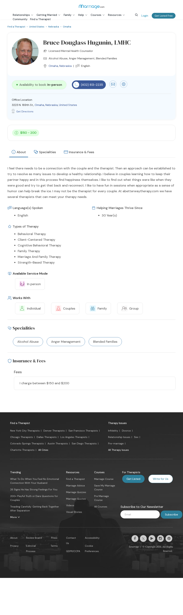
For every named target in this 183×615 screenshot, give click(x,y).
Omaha (53, 66)
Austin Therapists (58, 443)
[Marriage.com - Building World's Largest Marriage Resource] (91, 6)
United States (68, 105)
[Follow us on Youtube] (152, 538)
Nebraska (65, 66)
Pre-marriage (116, 443)
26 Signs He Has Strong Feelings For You (33, 489)
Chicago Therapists (21, 437)
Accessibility (92, 537)
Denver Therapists (54, 430)
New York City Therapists (25, 430)
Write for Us (160, 479)
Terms (54, 545)
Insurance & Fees (81, 152)
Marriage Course (103, 479)
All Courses (100, 506)
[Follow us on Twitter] (143, 538)
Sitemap (134, 546)
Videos (70, 505)
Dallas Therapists (47, 437)
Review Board (34, 537)
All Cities (43, 449)
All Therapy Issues (118, 449)
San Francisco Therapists (83, 430)
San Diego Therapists (84, 443)
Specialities (47, 152)
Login (144, 15)
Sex (136, 437)
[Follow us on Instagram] (160, 538)
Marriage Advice (75, 485)
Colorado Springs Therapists (27, 443)
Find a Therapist (20, 423)
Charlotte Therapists (22, 449)
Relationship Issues (119, 437)
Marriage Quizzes (76, 492)
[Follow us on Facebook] (135, 538)
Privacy (14, 545)
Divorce (126, 430)
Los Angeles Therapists (73, 437)
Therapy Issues (117, 423)
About (21, 152)
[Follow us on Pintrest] (168, 538)
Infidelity (113, 430)
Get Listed (133, 479)
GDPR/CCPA (73, 551)
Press (54, 537)
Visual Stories (74, 512)
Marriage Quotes (76, 498)
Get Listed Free (164, 15)
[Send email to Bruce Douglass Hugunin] (113, 86)
